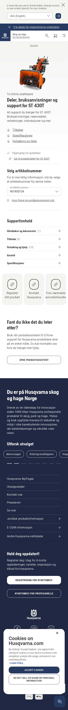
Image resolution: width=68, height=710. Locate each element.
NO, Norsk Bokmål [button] (21, 37)
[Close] (57, 633)
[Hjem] (5, 36)
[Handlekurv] (55, 36)
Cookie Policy (16, 663)
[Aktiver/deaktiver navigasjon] (64, 36)
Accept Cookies (34, 670)
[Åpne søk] (47, 36)
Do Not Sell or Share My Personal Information (34, 679)
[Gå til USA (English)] (58, 16)
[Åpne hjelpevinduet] (59, 701)
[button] (9, 463)
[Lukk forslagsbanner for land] (63, 5)
